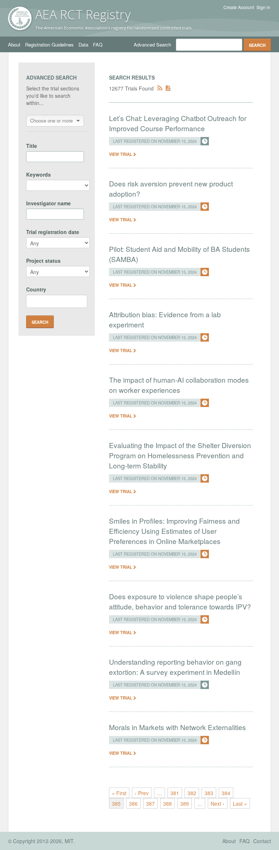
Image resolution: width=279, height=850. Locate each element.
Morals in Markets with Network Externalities (177, 727)
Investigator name (48, 203)
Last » (240, 803)
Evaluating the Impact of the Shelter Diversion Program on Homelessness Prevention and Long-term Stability (180, 455)
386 (133, 803)
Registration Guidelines (49, 44)
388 (167, 803)
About (14, 44)
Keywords (38, 174)
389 (184, 803)
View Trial (121, 154)
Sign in (263, 7)
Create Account (238, 7)
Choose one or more (51, 120)
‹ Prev (142, 793)
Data (83, 44)
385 (116, 803)
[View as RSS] (159, 88)
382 (191, 793)
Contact (262, 841)
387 (150, 803)
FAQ (97, 44)
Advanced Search (152, 44)
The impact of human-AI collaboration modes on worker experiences (179, 385)
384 (226, 793)
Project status (43, 260)
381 (174, 793)
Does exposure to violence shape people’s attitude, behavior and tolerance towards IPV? (180, 601)
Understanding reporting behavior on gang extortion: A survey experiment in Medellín (175, 667)
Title (31, 145)
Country (36, 289)
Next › (218, 803)
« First (119, 793)
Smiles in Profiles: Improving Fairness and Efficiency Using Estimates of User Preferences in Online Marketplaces (174, 531)
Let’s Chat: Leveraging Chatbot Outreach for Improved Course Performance (177, 123)
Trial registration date (52, 231)
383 (209, 793)
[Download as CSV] (168, 88)
